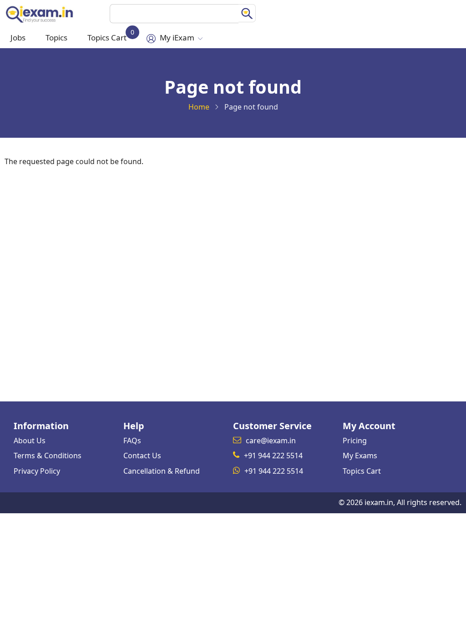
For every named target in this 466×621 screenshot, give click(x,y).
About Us (30, 441)
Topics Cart (109, 35)
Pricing (355, 441)
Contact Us (142, 456)
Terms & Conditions (47, 456)
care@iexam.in (271, 441)
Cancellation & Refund (161, 471)
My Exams (360, 456)
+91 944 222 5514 (273, 456)
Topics (56, 37)
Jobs (17, 37)
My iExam (177, 37)
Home (198, 107)
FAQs (132, 441)
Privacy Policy (37, 471)
